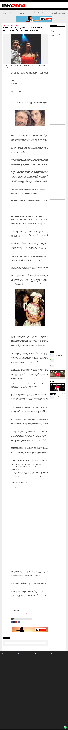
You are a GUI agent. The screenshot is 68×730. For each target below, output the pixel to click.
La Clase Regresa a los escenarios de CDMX (58, 397)
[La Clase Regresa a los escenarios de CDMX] (52, 397)
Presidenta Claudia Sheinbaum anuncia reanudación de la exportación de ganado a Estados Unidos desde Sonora (58, 12)
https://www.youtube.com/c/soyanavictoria (23, 613)
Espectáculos (5, 25)
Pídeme (30, 618)
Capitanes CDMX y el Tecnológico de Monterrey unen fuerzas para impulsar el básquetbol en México (8, 12)
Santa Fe (23, 9)
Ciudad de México (29, 9)
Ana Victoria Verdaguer (18, 618)
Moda (56, 354)
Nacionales (8, 9)
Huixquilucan (17, 9)
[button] (65, 727)
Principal (10, 25)
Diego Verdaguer (25, 618)
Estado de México (37, 9)
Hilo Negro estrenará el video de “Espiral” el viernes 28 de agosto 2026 (25, 12)
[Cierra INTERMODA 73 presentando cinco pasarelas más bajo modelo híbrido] (52, 365)
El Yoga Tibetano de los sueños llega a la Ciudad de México (59, 356)
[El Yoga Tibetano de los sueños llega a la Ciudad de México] (52, 355)
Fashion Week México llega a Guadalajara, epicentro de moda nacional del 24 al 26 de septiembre (59, 361)
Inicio (3, 9)
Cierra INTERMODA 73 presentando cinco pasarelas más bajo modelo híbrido (59, 367)
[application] (57, 374)
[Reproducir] (51, 378)
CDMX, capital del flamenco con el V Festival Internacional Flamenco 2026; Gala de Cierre (57, 41)
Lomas (12, 9)
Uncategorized (15, 25)
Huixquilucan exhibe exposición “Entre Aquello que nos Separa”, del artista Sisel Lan (57, 34)
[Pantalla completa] (63, 378)
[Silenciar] (62, 378)
